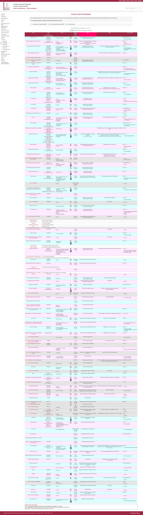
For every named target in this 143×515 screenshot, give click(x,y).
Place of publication (75, 33)
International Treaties (5, 36)
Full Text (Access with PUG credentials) (130, 101)
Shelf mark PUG (130, 32)
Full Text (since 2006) (59, 233)
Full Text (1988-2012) (59, 150)
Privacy (137, 513)
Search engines (4, 55)
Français (135, 0)
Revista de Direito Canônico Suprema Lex (52, 267)
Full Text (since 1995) (59, 357)
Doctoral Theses (5, 46)
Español (131, 0)
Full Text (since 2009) (59, 467)
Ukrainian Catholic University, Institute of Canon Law (87, 469)
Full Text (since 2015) (59, 198)
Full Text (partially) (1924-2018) (61, 134)
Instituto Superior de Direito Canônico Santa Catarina (87, 259)
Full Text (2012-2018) (59, 390)
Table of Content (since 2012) (61, 84)
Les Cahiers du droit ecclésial (50, 227)
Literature (3, 39)
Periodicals (4, 42)
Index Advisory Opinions (60, 315)
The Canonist (48, 223)
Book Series (4, 44)
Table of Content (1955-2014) (60, 53)
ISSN (48, 32)
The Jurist (47, 226)
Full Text (57, 41)
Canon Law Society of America (88, 308)
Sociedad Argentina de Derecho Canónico (87, 433)
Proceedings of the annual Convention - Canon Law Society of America (57, 257)
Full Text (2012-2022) (59, 83)
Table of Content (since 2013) (61, 178)
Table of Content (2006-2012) (60, 285)
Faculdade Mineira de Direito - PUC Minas (88, 370)
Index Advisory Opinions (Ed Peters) (62, 316)
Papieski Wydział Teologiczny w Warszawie (88, 406)
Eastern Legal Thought (49, 224)
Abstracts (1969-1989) (59, 311)
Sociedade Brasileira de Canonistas (88, 437)
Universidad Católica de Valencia (87, 477)
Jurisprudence (4, 34)
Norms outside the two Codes (5, 24)
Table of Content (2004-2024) (60, 50)
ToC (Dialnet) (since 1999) (60, 94)
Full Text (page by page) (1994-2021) (62, 68)
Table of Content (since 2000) (61, 448)
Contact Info (133, 513)
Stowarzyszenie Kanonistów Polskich (88, 455)
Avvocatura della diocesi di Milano (87, 304)
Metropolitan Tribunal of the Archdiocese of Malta (88, 401)
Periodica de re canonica (4, 52)
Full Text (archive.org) (59, 42)
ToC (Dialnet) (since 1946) (60, 164)
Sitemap (2, 59)
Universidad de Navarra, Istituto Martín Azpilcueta (88, 481)
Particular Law (4, 29)
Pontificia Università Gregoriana (22, 4)
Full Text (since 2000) (59, 297)
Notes (110, 32)
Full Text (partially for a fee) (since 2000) (130, 447)
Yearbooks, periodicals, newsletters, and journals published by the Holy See (47, 20)
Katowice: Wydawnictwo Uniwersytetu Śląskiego (88, 393)
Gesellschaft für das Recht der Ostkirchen (88, 373)
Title (33, 32)
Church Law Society (88, 356)
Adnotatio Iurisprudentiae (50, 256)
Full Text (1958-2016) (59, 145)
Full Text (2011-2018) (127, 419)
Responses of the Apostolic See (4, 27)
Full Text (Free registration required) (62, 499)
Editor (88, 32)
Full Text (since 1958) (59, 251)
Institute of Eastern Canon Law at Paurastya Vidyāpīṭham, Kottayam (88, 464)
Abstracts (57, 305)
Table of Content (58, 63)
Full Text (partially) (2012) (60, 429)
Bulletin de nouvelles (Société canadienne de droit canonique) (56, 272)
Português (140, 0)
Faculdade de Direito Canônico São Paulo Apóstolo (87, 263)
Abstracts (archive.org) (60, 160)
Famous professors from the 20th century (5, 63)
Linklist (2, 57)
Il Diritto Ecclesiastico (49, 220)
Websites (3, 37)
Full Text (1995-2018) (59, 356)
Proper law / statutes (5, 30)
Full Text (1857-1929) (59, 46)
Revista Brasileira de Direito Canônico (52, 245)
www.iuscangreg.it (4, 18)
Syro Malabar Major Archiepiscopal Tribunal (86, 463)
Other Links (4, 47)
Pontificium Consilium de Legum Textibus (87, 422)
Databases (4, 41)
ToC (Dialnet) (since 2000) (60, 179)
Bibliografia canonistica (5, 54)
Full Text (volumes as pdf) (60, 67)
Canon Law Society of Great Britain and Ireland (87, 332)
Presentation (58, 54)
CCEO (2, 21)
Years (75, 34)
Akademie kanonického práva (88, 284)
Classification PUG (5, 49)
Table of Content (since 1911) (61, 135)
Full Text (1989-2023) (59, 93)
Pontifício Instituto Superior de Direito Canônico (87, 154)
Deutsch (127, 0)
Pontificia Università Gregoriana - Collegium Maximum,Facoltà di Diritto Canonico (88, 135)
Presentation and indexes (60, 206)
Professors (3, 61)
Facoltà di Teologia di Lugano (87, 362)
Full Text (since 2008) (59, 37)
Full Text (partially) (59, 337)
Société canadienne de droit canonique (87, 441)
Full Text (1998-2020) (127, 110)
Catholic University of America (88, 347)
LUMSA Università (88, 397)
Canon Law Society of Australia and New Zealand (88, 318)
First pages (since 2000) (60, 49)
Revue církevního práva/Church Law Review (53, 247)
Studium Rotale (87, 459)
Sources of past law (5, 32)
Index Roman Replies (59, 314)
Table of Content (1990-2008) (60, 75)
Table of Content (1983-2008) (62, 190)
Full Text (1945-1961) (59, 78)
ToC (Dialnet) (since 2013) (60, 80)
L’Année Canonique (49, 221)
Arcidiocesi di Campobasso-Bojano (87, 288)
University (3, 14)
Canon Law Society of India (87, 336)
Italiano (120, 0)
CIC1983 (2, 20)
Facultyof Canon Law (3, 16)
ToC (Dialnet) (58, 43)
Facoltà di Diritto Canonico (20, 6)
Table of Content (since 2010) (61, 79)
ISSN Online (48, 34)
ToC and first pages (59, 191)
